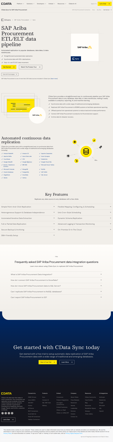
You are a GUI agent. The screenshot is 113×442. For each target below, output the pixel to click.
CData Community (90, 397)
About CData (74, 397)
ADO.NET (30, 403)
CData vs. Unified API (62, 413)
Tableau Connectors (34, 419)
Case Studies (89, 400)
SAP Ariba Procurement (21, 20)
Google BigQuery (27, 162)
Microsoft (102, 405)
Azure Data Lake (27, 156)
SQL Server (44, 175)
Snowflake (25, 175)
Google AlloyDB (8, 162)
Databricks (44, 159)
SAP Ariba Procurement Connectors (81, 10)
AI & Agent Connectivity (60, 403)
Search (93, 3)
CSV (23, 159)
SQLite (5, 178)
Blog (86, 403)
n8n (100, 408)
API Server (31, 408)
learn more (54, 78)
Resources (88, 405)
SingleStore (7, 175)
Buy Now (99, 10)
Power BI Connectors (34, 416)
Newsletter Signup (90, 408)
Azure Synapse (45, 156)
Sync (43, 397)
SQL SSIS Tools (46, 403)
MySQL (43, 169)
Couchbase (7, 159)
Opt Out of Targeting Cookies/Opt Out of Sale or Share (94, 436)
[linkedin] (2, 413)
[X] (6, 413)
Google (101, 403)
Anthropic (102, 397)
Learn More (65, 362)
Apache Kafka (8, 156)
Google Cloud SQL (46, 162)
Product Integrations (62, 400)
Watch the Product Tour (29, 67)
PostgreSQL (25, 172)
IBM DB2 (24, 165)
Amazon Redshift (8, 153)
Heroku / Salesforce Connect (9, 165)
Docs (93, 10)
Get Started (106, 10)
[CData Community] (12, 413)
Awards (73, 405)
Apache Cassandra (46, 153)
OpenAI (101, 411)
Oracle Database (8, 172)
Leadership (74, 408)
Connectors (59, 397)
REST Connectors (33, 411)
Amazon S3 (25, 153)
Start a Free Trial (45, 362)
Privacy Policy (8, 433)
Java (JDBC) (31, 400)
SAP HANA (44, 172)
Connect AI (45, 400)
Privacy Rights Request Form (74, 433)
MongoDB (25, 169)
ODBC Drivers (32, 397)
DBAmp (44, 405)
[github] (9, 413)
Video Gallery (89, 414)
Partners (73, 411)
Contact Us (74, 416)
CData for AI (72, 4)
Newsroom (74, 403)
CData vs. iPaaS (61, 410)
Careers (73, 414)
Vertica (24, 178)
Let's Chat (102, 4)
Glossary (87, 411)
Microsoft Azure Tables (47, 165)
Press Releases (75, 400)
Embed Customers (61, 407)
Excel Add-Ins (32, 414)
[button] (28, 206)
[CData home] (7, 3)
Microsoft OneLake (9, 169)
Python (30, 405)
